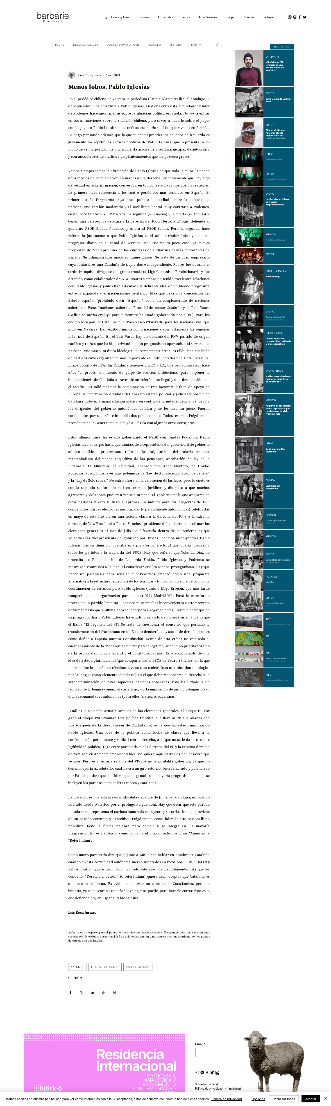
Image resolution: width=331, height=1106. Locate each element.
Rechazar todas (283, 1099)
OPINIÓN (77, 966)
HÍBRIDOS (271, 234)
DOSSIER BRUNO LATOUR (123, 44)
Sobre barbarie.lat (206, 1084)
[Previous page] (252, 695)
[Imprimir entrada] (114, 992)
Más (194, 44)
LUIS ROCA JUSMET (105, 966)
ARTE (268, 619)
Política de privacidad (226, 1099)
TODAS (59, 44)
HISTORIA (176, 44)
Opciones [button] (258, 1099)
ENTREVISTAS (272, 57)
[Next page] (276, 695)
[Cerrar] (325, 1098)
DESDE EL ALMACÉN (85, 44)
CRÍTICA (270, 93)
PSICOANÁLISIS (274, 333)
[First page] (241, 695)
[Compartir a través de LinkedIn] (92, 992)
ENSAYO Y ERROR (274, 371)
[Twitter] (304, 17)
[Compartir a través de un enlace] (103, 992)
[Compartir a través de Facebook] (70, 992)
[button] (231, 17)
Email (199, 1044)
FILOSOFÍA (154, 44)
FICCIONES (271, 576)
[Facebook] (299, 17)
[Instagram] (290, 17)
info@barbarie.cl (17, 6)
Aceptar (310, 1099)
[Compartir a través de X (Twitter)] (81, 992)
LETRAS (269, 154)
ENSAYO (270, 194)
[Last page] (287, 695)
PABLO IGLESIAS (138, 966)
